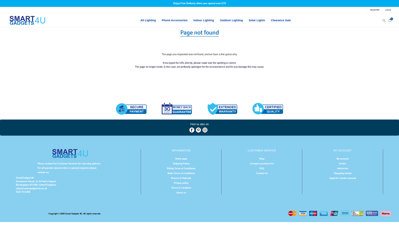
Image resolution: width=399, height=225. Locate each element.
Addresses (342, 168)
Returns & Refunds (181, 178)
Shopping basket (342, 173)
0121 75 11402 (23, 191)
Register (374, 10)
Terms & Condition (181, 187)
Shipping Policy (181, 163)
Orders (342, 163)
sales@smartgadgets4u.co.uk (31, 188)
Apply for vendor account (342, 178)
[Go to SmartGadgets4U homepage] (70, 157)
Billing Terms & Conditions (181, 168)
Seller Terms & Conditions (181, 173)
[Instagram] (204, 130)
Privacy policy (181, 183)
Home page (181, 158)
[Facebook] (191, 130)
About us (181, 192)
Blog (261, 158)
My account (343, 158)
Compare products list (262, 163)
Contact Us (262, 173)
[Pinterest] (198, 130)
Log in (388, 10)
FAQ (262, 168)
